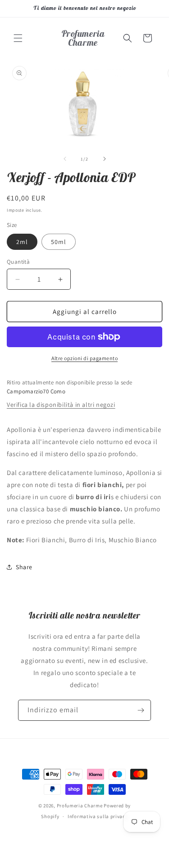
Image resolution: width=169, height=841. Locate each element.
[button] (18, 38)
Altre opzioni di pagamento (84, 358)
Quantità (18, 262)
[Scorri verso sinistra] (65, 159)
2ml (22, 242)
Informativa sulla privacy (98, 816)
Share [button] (24, 567)
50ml (58, 242)
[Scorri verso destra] (104, 159)
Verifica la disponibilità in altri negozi (61, 405)
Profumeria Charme (80, 805)
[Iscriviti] (141, 710)
